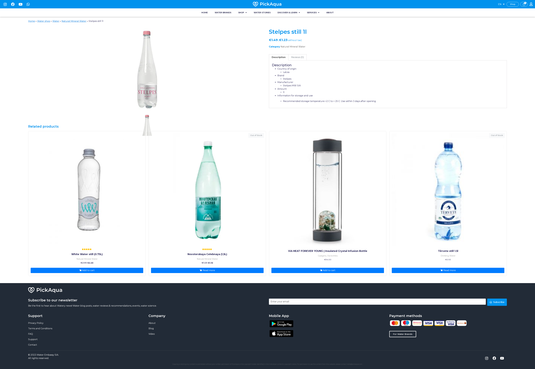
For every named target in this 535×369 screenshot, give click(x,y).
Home (204, 12)
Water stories (262, 12)
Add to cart (88, 270)
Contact (32, 344)
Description (279, 57)
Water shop (43, 21)
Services (312, 12)
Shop (241, 12)
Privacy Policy (35, 323)
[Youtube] (20, 4)
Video (152, 334)
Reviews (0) (297, 57)
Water (55, 21)
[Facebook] (12, 4)
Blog (151, 328)
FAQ (30, 334)
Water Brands (223, 12)
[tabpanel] (147, 70)
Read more (209, 270)
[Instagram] (5, 4)
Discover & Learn (287, 12)
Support (33, 339)
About (330, 12)
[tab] (278, 57)
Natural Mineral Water (74, 21)
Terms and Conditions (40, 328)
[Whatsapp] (28, 4)
